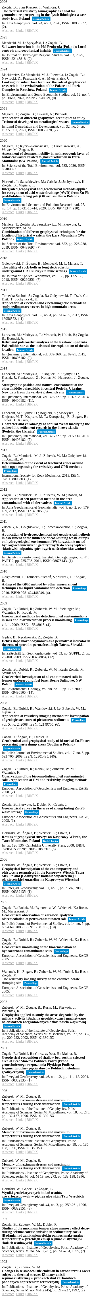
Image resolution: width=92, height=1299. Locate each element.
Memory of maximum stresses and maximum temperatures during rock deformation (35, 1102)
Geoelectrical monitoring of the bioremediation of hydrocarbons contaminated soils (39, 949)
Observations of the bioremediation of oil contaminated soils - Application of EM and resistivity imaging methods (44, 778)
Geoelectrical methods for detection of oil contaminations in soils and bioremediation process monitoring (44, 618)
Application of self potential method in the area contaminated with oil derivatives (37, 501)
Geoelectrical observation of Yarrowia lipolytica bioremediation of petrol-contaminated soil (37, 917)
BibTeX (32, 30)
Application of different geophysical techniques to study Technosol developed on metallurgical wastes (43, 120)
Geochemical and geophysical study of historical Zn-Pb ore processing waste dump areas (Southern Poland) (46, 742)
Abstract (8, 30)
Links (20, 30)
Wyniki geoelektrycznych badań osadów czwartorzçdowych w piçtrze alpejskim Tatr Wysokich (43, 1194)
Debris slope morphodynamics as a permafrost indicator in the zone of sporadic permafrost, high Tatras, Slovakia (46, 642)
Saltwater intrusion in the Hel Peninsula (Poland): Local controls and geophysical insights (44, 48)
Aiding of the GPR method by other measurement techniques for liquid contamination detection (39, 586)
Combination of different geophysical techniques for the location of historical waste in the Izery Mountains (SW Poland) (44, 235)
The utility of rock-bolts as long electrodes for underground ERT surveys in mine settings (36, 269)
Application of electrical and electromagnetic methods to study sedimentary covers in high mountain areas (44, 304)
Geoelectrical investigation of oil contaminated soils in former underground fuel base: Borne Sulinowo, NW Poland (42, 680)
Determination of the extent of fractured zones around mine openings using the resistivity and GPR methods (42, 465)
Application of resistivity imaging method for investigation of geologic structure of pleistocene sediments (45, 718)
